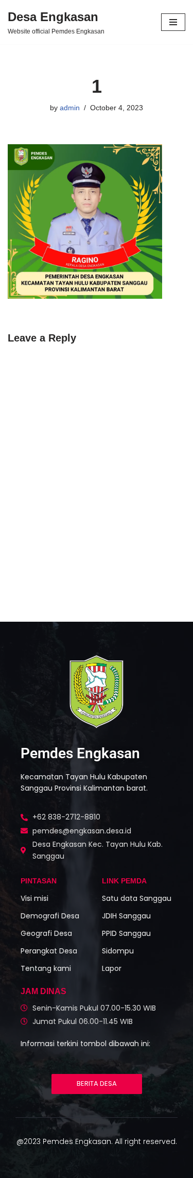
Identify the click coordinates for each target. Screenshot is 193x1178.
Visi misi (34, 898)
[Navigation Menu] (173, 22)
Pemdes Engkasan (80, 753)
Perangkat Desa (49, 951)
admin (70, 108)
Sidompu (118, 951)
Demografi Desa (50, 916)
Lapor (111, 968)
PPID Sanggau (126, 933)
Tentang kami (46, 968)
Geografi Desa (46, 933)
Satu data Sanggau (136, 898)
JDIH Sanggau (126, 916)
